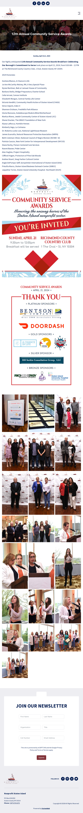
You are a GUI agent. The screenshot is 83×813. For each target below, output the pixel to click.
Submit (41, 758)
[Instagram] (39, 3)
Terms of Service (43, 750)
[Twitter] (48, 3)
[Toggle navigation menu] (79, 13)
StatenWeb (46, 808)
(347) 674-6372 (15, 803)
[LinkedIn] (43, 3)
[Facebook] (34, 3)
